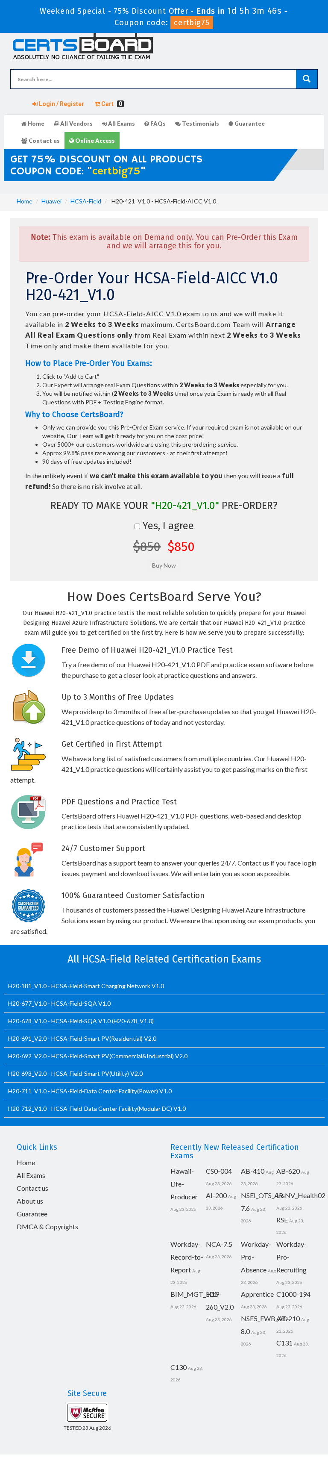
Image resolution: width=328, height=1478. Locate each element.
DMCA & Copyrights (47, 1226)
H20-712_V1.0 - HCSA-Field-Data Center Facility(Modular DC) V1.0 (97, 1108)
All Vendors (76, 123)
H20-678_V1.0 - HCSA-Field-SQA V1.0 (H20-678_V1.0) (81, 1021)
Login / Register (61, 103)
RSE (282, 1220)
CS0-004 (219, 1171)
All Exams (121, 123)
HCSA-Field (85, 201)
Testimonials (200, 123)
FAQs (157, 123)
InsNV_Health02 (300, 1195)
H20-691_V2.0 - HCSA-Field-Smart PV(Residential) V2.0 (82, 1038)
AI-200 (216, 1195)
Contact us (43, 140)
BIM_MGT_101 (193, 1294)
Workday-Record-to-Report (186, 1257)
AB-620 (288, 1171)
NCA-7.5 (219, 1244)
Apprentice (257, 1294)
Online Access (94, 140)
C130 (178, 1367)
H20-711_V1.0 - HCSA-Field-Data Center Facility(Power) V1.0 (90, 1091)
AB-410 (252, 1171)
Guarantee (249, 123)
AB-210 (288, 1318)
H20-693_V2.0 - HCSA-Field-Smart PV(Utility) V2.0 (75, 1073)
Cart (111, 103)
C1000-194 (293, 1294)
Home (35, 123)
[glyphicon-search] (306, 79)
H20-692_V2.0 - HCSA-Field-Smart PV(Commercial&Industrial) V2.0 (97, 1056)
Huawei (51, 201)
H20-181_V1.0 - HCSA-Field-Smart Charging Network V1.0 (86, 985)
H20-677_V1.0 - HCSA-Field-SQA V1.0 (59, 1003)
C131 (284, 1343)
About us (30, 1201)
